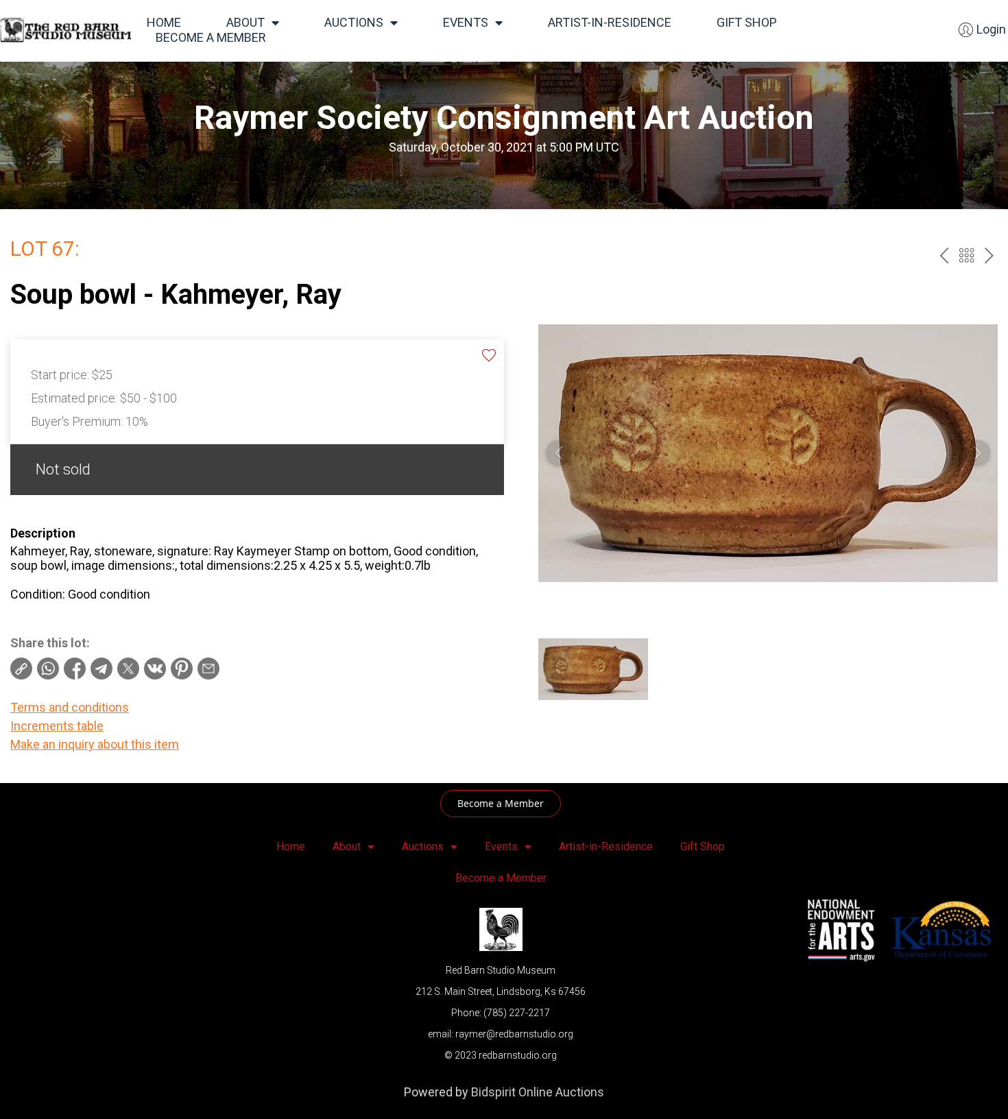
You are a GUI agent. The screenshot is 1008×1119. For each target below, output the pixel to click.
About (245, 22)
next (989, 255)
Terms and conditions (69, 707)
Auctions (353, 22)
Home (164, 22)
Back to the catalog (966, 255)
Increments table (57, 726)
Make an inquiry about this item (94, 744)
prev (943, 255)
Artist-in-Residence (609, 22)
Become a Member (211, 37)
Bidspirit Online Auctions (537, 1092)
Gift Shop (747, 22)
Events (465, 22)
